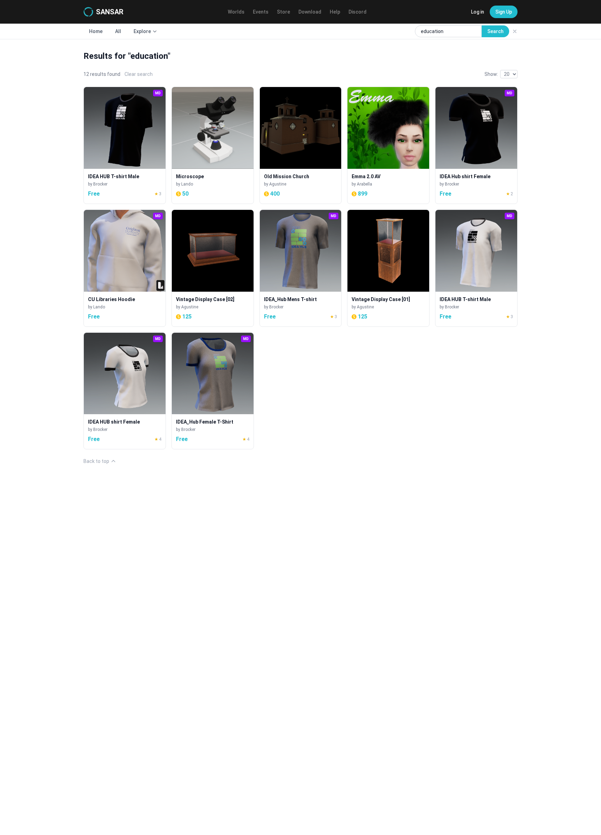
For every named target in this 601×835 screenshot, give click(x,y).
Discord (357, 12)
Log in (477, 12)
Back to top (96, 461)
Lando (187, 184)
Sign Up (503, 12)
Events (261, 12)
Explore (142, 31)
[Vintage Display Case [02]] (213, 268)
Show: (491, 74)
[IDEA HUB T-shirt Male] (125, 145)
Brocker (100, 184)
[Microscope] (213, 145)
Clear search (139, 74)
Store (283, 12)
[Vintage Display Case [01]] (388, 268)
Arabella (364, 184)
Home (96, 31)
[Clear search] (515, 31)
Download (309, 12)
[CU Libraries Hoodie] (125, 268)
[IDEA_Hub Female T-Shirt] (213, 391)
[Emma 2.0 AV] (388, 145)
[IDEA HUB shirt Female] (125, 391)
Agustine (277, 184)
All (118, 31)
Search (495, 31)
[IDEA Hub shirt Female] (476, 145)
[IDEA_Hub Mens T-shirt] (301, 268)
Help (335, 12)
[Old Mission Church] (301, 145)
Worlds (236, 12)
